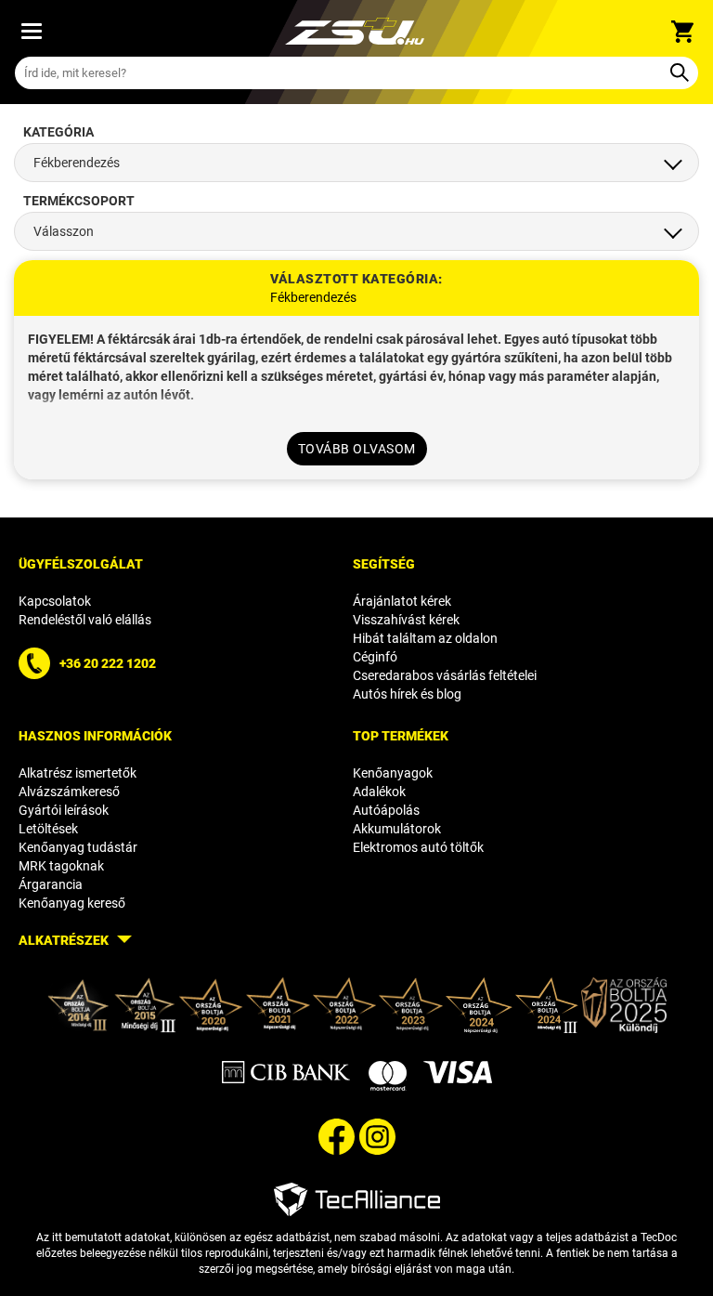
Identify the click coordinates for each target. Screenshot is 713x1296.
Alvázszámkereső (69, 791)
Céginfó (375, 656)
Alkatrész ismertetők (77, 773)
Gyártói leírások (64, 810)
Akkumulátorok (397, 828)
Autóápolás (386, 810)
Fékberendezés (313, 297)
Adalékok (379, 791)
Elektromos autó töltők (418, 847)
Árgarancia (51, 884)
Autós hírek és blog (407, 694)
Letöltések (48, 828)
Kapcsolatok (55, 601)
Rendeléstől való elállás (85, 619)
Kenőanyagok (393, 773)
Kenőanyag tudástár (78, 847)
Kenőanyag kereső (72, 903)
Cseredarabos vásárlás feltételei (445, 675)
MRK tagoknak (61, 865)
